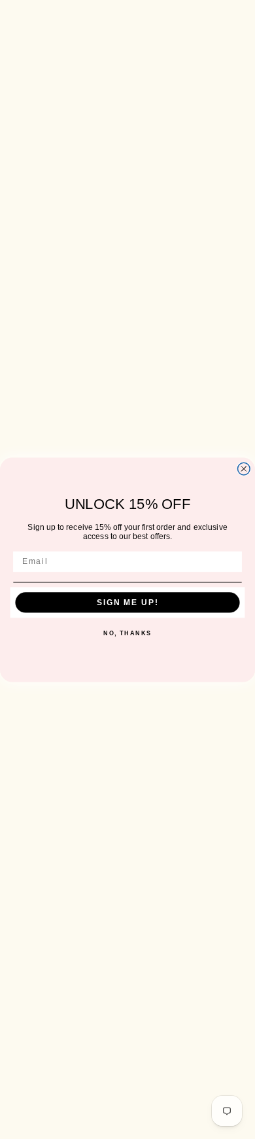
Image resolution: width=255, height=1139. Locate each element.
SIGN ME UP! (127, 602)
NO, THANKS (127, 633)
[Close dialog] (243, 469)
